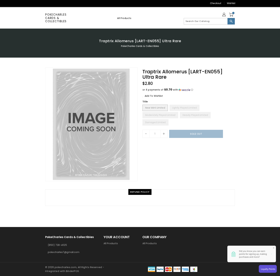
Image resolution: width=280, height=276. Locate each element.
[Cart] (231, 15)
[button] (188, 90)
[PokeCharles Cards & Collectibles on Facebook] (40, 3)
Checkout (215, 3)
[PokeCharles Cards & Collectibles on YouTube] (71, 3)
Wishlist (231, 3)
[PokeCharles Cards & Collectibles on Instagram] (59, 3)
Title (145, 101)
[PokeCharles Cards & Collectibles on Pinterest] (53, 3)
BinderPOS (72, 271)
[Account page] (224, 15)
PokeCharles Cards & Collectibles (56, 18)
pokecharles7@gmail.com (63, 252)
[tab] (140, 192)
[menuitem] (124, 18)
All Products (111, 243)
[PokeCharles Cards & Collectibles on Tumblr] (65, 3)
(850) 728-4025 (57, 245)
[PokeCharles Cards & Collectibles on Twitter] (46, 3)
